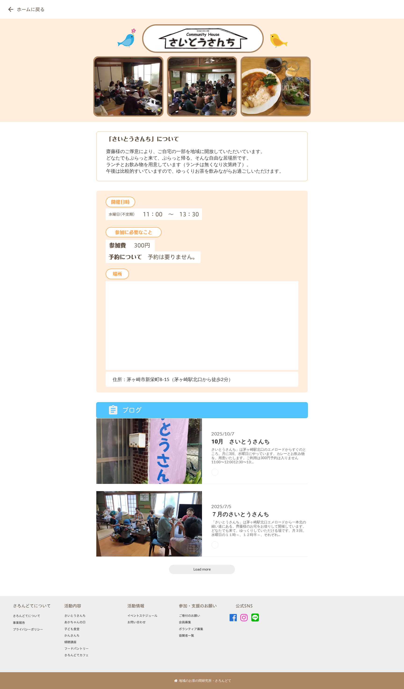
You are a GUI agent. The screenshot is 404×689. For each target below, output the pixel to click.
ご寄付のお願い (189, 616)
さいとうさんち (75, 616)
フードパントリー (76, 648)
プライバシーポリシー (28, 629)
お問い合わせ (136, 622)
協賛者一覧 (186, 635)
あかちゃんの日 (75, 622)
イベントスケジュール (142, 616)
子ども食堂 (71, 629)
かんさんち (71, 635)
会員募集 (185, 622)
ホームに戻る (31, 9)
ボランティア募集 (191, 629)
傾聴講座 (70, 642)
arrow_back (10, 9)
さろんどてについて (32, 606)
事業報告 (19, 623)
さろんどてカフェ (76, 655)
